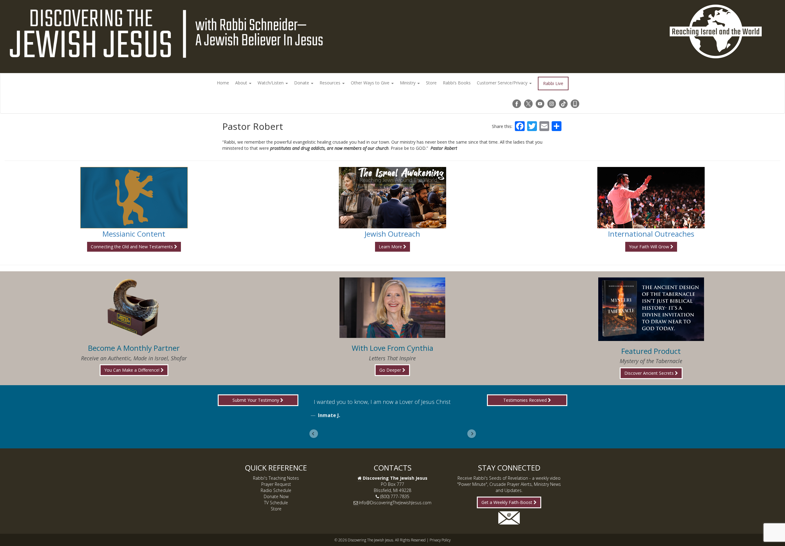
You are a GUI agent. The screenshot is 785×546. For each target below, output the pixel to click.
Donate (302, 83)
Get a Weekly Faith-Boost (507, 502)
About (241, 83)
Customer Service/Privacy (503, 83)
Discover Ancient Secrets (649, 373)
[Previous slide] (313, 433)
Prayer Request (276, 484)
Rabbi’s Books (457, 83)
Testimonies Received (525, 400)
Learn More (391, 247)
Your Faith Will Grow (649, 247)
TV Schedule (276, 502)
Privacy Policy (440, 539)
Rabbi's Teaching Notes (276, 478)
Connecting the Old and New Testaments (132, 247)
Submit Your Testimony (256, 400)
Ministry (408, 83)
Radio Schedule (276, 490)
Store (431, 83)
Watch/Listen (271, 83)
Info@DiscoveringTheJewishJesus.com (395, 502)
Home (223, 83)
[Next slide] (471, 433)
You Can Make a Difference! (132, 370)
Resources (331, 83)
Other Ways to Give (371, 83)
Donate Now (276, 496)
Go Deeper (390, 370)
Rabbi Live (553, 83)
